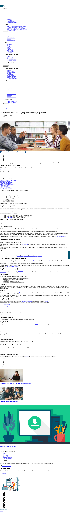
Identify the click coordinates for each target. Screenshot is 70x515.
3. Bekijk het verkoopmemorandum (6, 182)
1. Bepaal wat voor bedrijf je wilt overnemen (8, 180)
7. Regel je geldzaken (4, 186)
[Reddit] (4, 508)
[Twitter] (4, 500)
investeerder (46, 301)
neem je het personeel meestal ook (11, 266)
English (5, 2)
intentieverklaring (25, 244)
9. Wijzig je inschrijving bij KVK (6, 188)
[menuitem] (36, 2)
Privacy (1, 511)
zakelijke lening (7, 304)
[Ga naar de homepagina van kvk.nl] (2, 6)
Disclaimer (2, 513)
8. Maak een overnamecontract (5, 187)
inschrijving (21, 347)
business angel (19, 307)
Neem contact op (3, 169)
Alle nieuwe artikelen (11, 30)
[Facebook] (4, 493)
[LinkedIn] (4, 498)
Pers (3, 454)
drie (3, 272)
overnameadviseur (9, 209)
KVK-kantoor (59, 348)
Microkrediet (5, 305)
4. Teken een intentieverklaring (5, 183)
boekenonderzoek (35, 260)
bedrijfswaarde (20, 271)
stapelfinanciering (26, 310)
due (49, 260)
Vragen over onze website (7, 457)
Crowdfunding (5, 306)
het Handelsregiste (39, 211)
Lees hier (47, 347)
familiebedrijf (9, 217)
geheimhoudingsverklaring (61, 236)
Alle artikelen (10, 52)
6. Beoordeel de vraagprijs (5, 185)
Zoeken (5, 110)
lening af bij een (42, 310)
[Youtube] (4, 503)
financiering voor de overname (27, 301)
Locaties (4, 453)
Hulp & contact (5, 455)
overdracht (36, 324)
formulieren (19, 348)
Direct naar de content (4, 0)
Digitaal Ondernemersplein (7, 458)
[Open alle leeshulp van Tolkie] (25, 152)
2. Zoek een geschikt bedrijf (5, 181)
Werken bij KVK (6, 456)
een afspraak (27, 356)
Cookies (1, 512)
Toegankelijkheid (3, 514)
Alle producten (10, 89)
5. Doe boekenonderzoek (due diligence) (7, 184)
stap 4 (29, 333)
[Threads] (4, 505)
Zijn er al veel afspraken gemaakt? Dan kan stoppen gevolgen (29, 256)
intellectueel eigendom (41, 330)
